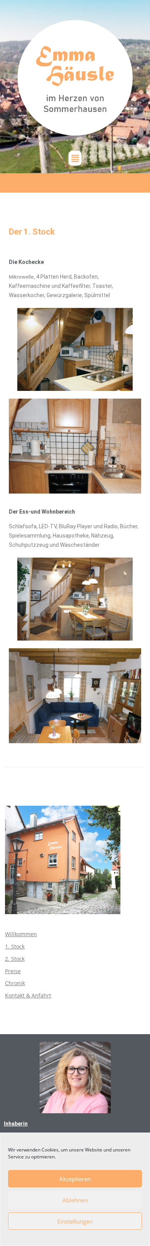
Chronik (15, 983)
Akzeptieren (75, 1179)
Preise (13, 971)
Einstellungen (75, 1221)
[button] (75, 158)
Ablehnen (75, 1200)
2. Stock (15, 958)
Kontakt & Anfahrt (28, 995)
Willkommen (21, 934)
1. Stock (15, 946)
